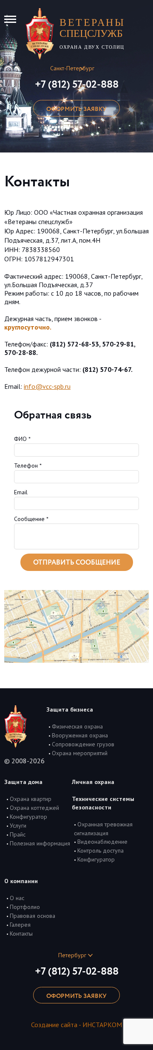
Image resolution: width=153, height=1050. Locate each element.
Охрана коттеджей (34, 808)
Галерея (20, 924)
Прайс (18, 834)
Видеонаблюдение (102, 841)
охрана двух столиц (92, 33)
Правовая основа (32, 916)
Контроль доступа (100, 850)
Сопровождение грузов (83, 744)
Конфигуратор (28, 816)
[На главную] (40, 32)
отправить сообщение (76, 563)
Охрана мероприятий (80, 753)
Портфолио (25, 907)
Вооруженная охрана (80, 735)
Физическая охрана (77, 726)
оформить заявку (76, 109)
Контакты (21, 933)
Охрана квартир (30, 799)
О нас (17, 898)
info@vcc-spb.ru (47, 386)
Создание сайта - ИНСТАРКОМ (76, 1024)
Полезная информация (40, 843)
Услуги (18, 825)
